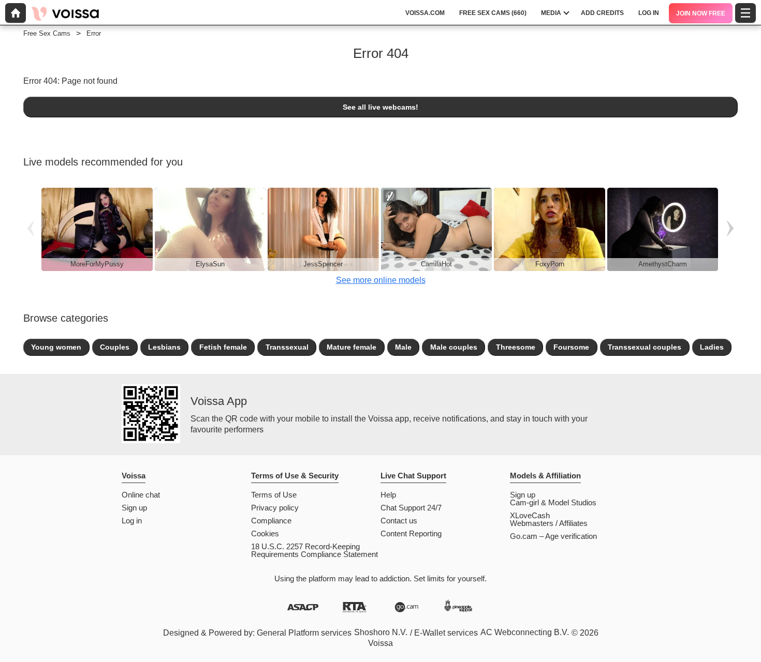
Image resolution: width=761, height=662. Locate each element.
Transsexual (287, 347)
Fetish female (223, 347)
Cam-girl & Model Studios (553, 502)
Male (403, 347)
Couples (114, 347)
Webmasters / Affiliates (549, 523)
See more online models (381, 280)
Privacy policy (275, 507)
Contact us (398, 520)
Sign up (134, 507)
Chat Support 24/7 (411, 507)
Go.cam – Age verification (553, 536)
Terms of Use (274, 494)
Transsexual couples (644, 347)
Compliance (271, 520)
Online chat (141, 494)
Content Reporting (411, 533)
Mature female (351, 347)
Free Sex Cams (46, 33)
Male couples (453, 347)
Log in (132, 520)
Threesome (515, 347)
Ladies (712, 347)
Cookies (265, 533)
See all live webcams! (380, 107)
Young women (56, 347)
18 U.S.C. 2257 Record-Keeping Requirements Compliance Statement (314, 550)
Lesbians (164, 347)
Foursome (571, 347)
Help (388, 494)
